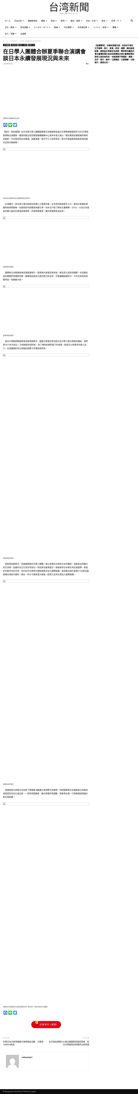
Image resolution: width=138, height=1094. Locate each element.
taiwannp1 (27, 1057)
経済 (63, 21)
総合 (103, 21)
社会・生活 (91, 21)
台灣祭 (23, 34)
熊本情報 (24, 27)
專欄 (114, 27)
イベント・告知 (99, 27)
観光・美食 (75, 21)
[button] (132, 21)
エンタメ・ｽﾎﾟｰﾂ (41, 27)
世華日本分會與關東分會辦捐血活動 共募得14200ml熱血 (23, 1043)
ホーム (8, 21)
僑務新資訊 (32, 21)
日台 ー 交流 (23, 45)
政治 (53, 21)
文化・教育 (9, 27)
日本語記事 (82, 27)
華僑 (43, 21)
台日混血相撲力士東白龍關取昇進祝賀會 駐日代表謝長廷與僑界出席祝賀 (69, 1043)
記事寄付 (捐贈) (48, 1024)
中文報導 (68, 27)
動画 (56, 27)
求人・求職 (9, 34)
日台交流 (18, 21)
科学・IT (115, 21)
